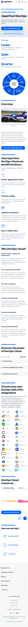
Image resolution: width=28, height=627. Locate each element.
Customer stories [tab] (8, 488)
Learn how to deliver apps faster (13, 148)
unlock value (6, 184)
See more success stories (11, 512)
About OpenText (13, 536)
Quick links (4, 585)
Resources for (5, 568)
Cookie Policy (14, 605)
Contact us (11, 554)
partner (14, 303)
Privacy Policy (14, 600)
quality (13, 199)
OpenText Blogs (13, 545)
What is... (4, 576)
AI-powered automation (19, 215)
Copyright (5, 616)
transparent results (18, 235)
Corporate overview (7, 572)
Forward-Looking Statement (14, 609)
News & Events (5, 581)
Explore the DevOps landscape (13, 33)
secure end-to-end (6, 317)
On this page (4, 40)
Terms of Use (14, 603)
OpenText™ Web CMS (17, 621)
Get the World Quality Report (12, 28)
